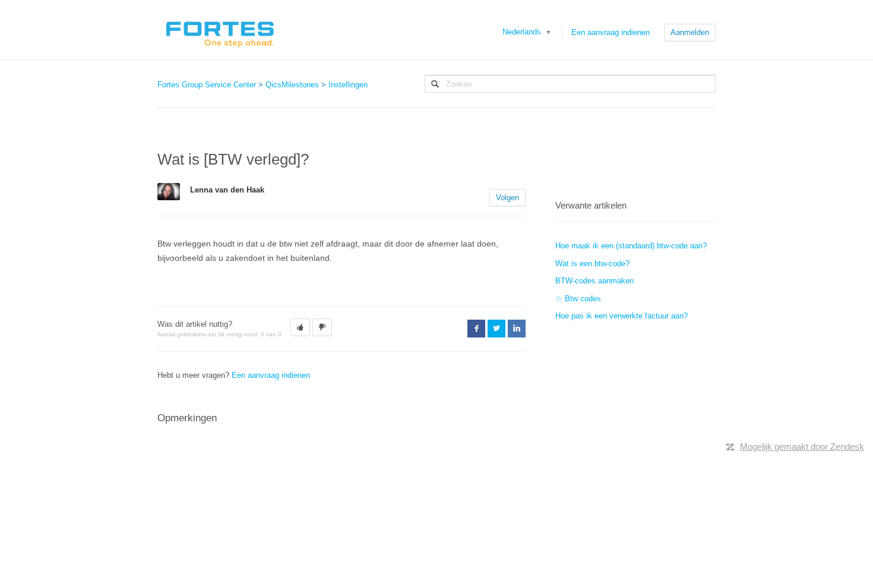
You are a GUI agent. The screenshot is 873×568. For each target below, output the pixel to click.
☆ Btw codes (578, 298)
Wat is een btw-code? (592, 263)
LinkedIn (517, 328)
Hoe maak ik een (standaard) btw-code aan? (631, 245)
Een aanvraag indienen (610, 32)
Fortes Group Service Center (206, 84)
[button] (300, 327)
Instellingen (348, 84)
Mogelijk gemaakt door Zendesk (802, 446)
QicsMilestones (292, 84)
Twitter (496, 328)
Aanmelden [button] (689, 32)
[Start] (219, 29)
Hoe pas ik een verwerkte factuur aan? (621, 315)
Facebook (476, 328)
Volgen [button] (507, 197)
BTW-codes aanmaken (594, 280)
